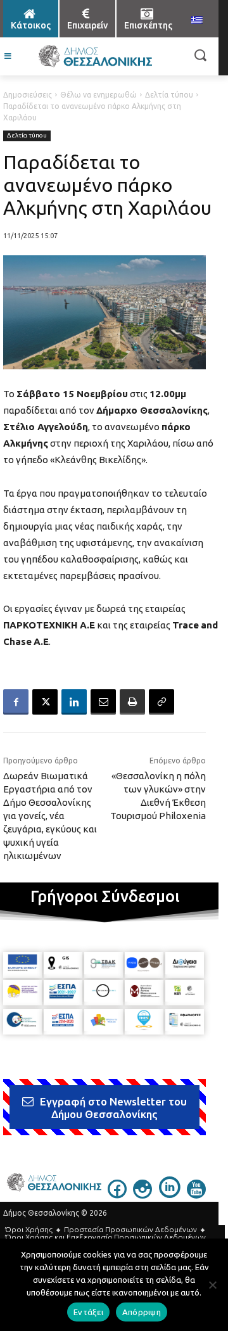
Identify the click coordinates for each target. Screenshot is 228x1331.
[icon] (117, 1195)
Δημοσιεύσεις (27, 95)
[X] (45, 702)
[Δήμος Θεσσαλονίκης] (95, 56)
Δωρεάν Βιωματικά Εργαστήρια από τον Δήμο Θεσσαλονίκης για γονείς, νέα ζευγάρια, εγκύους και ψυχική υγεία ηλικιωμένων (50, 815)
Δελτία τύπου (169, 95)
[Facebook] (15, 702)
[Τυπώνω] (132, 702)
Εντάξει (88, 1312)
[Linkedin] (74, 702)
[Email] (103, 702)
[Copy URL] (161, 702)
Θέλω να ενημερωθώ (98, 95)
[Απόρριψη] (212, 1284)
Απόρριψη (141, 1312)
